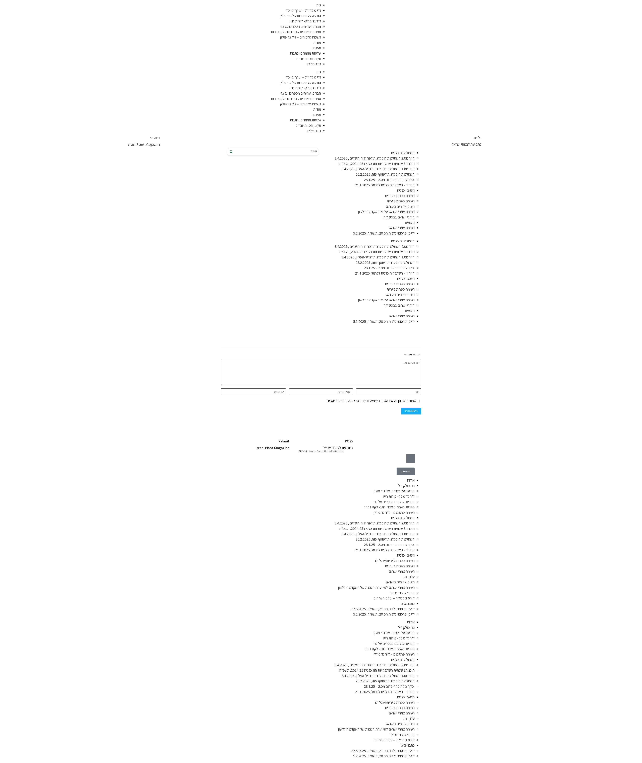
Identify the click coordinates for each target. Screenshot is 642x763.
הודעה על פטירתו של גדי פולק (300, 16)
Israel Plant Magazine (143, 144)
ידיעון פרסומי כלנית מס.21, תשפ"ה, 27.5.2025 (383, 609)
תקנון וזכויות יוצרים (308, 58)
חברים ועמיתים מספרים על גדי (300, 26)
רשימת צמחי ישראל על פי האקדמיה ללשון (386, 212)
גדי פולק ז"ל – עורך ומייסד (303, 10)
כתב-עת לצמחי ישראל (466, 144)
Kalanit (155, 137)
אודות (317, 42)
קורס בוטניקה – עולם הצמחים (394, 598)
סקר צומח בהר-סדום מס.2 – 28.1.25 (389, 179)
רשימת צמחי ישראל (402, 228)
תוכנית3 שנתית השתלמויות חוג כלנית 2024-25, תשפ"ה (377, 163)
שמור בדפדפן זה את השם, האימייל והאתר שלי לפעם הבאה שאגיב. (371, 401)
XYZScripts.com (336, 451)
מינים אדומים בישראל (400, 206)
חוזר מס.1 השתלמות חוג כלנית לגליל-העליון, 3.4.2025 (378, 169)
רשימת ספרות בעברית (400, 196)
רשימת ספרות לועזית (401, 201)
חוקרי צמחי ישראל (402, 593)
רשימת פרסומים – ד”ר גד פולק (300, 37)
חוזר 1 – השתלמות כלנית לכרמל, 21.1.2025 (385, 185)
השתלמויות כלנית (403, 153)
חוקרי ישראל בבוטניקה (399, 217)
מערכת (316, 48)
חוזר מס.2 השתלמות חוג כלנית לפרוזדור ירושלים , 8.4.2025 (375, 158)
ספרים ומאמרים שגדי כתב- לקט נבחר (295, 32)
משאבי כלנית (406, 190)
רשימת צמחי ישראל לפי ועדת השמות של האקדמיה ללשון (376, 587)
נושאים (410, 222)
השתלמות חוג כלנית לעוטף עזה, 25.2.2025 (385, 174)
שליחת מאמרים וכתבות (305, 53)
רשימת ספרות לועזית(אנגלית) (395, 560)
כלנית (477, 137)
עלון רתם (408, 577)
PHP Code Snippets (307, 451)
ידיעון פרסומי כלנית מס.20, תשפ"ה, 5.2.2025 (384, 233)
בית (318, 5)
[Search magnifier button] (230, 151)
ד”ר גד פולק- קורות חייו (305, 21)
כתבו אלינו (314, 64)
